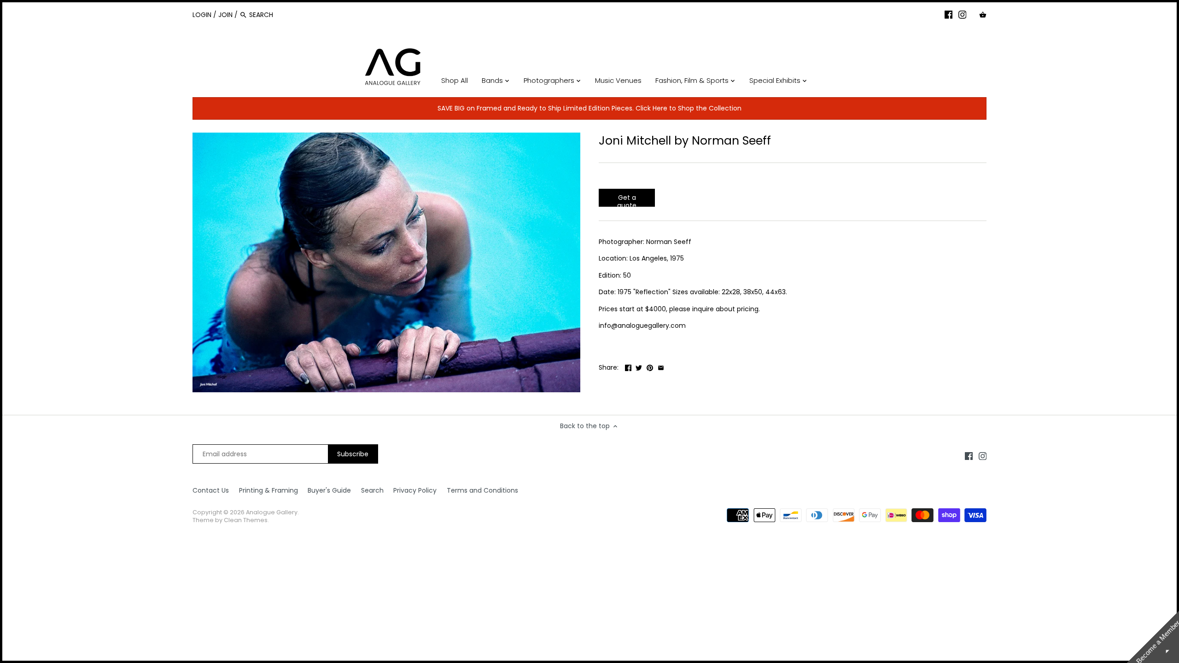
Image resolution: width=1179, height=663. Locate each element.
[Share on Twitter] (639, 366)
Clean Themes (246, 520)
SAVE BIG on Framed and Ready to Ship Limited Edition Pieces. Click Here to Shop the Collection (589, 108)
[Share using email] (661, 366)
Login (202, 14)
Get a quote (626, 200)
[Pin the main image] (650, 366)
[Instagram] (962, 14)
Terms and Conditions (482, 490)
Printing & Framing (268, 490)
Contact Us (211, 490)
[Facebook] (949, 14)
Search (372, 490)
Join (225, 14)
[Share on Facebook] (628, 366)
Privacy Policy (415, 490)
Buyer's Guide (329, 490)
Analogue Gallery (272, 512)
